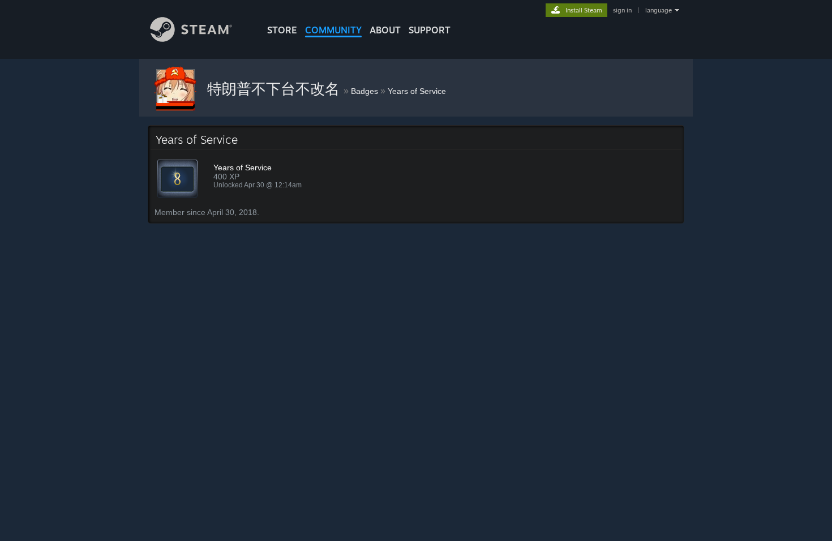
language (658, 10)
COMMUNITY (333, 30)
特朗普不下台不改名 (275, 88)
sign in (622, 10)
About (385, 30)
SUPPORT (430, 30)
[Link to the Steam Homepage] (191, 39)
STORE (282, 30)
